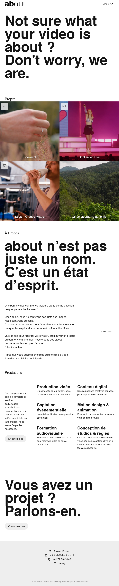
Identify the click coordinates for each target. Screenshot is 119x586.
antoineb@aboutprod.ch (62, 555)
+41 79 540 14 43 (62, 559)
